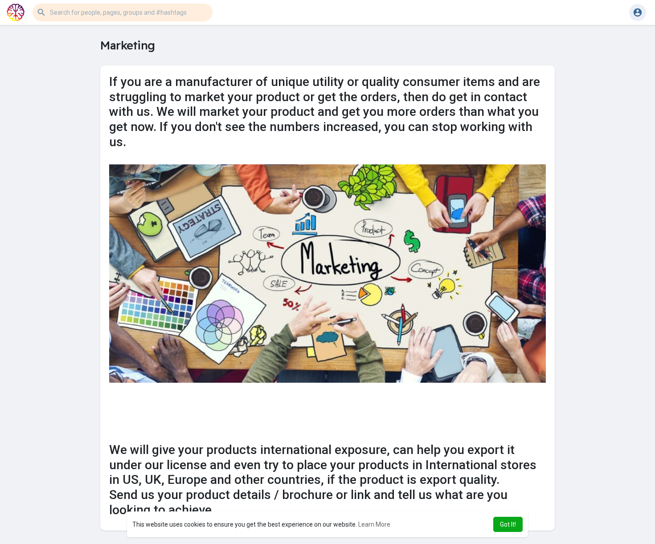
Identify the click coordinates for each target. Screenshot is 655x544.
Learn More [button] (374, 524)
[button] (123, 12)
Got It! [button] (508, 524)
